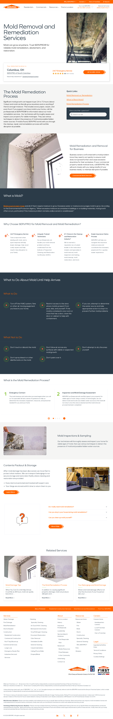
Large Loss (8, 648)
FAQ (77, 648)
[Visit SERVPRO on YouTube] (71, 716)
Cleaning (33, 619)
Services (7, 657)
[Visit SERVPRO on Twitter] (64, 716)
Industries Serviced (11, 654)
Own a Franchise (94, 2)
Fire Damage (8, 622)
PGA (60, 642)
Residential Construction (12, 635)
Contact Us (61, 662)
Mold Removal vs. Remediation (79, 95)
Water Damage (9, 619)
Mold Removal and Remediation (84, 609)
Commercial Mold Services (82, 175)
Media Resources (64, 649)
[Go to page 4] (60, 418)
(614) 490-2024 (84, 8)
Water (79, 622)
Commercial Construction (13, 638)
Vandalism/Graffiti (36, 641)
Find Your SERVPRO (104, 609)
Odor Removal (35, 638)
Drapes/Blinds (35, 654)
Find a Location (67, 7)
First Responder (64, 639)
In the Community (64, 655)
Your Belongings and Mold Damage (92, 585)
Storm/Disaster (9, 629)
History (60, 622)
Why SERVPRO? (82, 645)
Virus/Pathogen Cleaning (39, 632)
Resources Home (81, 619)
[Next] (64, 418)
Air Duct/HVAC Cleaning (39, 625)
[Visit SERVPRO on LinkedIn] (57, 716)
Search (107, 2)
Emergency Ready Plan (12, 651)
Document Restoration (38, 635)
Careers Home (98, 619)
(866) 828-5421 (103, 8)
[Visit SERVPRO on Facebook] (78, 716)
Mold (78, 629)
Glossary (78, 651)
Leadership (61, 631)
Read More (9, 598)
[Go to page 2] (55, 418)
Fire (78, 625)
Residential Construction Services (60, 609)
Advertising (61, 658)
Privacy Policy (98, 653)
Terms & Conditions (100, 650)
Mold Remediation (9, 625)
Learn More (10, 492)
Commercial (41, 7)
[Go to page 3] (57, 418)
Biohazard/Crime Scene (38, 629)
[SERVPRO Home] (12, 6)
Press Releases (63, 652)
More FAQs (55, 526)
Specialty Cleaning (37, 622)
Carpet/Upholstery (37, 648)
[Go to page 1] (53, 418)
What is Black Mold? (75, 99)
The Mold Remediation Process (54, 585)
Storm (79, 632)
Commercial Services (10, 645)
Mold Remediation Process (78, 104)
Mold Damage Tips (13, 585)
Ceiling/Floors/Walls (37, 651)
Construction (8, 632)
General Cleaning (36, 645)
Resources (53, 7)
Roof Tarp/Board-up (11, 641)
